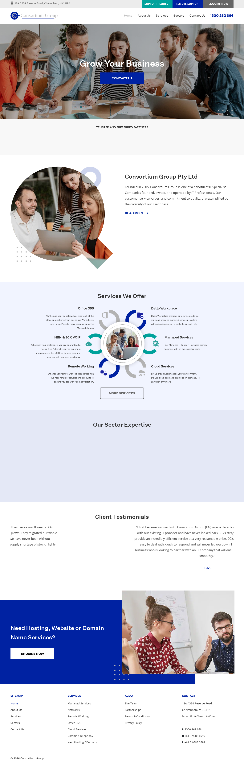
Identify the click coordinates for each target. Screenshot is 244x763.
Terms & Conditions (137, 716)
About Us (144, 15)
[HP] (34, 141)
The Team (131, 703)
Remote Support (188, 4)
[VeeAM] (122, 141)
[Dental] (122, 457)
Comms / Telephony (80, 736)
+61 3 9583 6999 (195, 736)
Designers (195, 487)
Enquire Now (218, 4)
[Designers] (195, 457)
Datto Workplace (164, 308)
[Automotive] (49, 457)
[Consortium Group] (34, 16)
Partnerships (133, 710)
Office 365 (86, 308)
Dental (122, 487)
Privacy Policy (133, 723)
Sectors (178, 15)
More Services (122, 393)
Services (162, 15)
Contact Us (197, 15)
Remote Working (81, 366)
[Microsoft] (78, 141)
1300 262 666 (222, 15)
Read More (137, 213)
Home (128, 15)
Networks (74, 710)
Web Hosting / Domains (83, 742)
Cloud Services (162, 366)
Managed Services (179, 337)
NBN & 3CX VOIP (67, 337)
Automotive (49, 487)
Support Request (157, 4)
